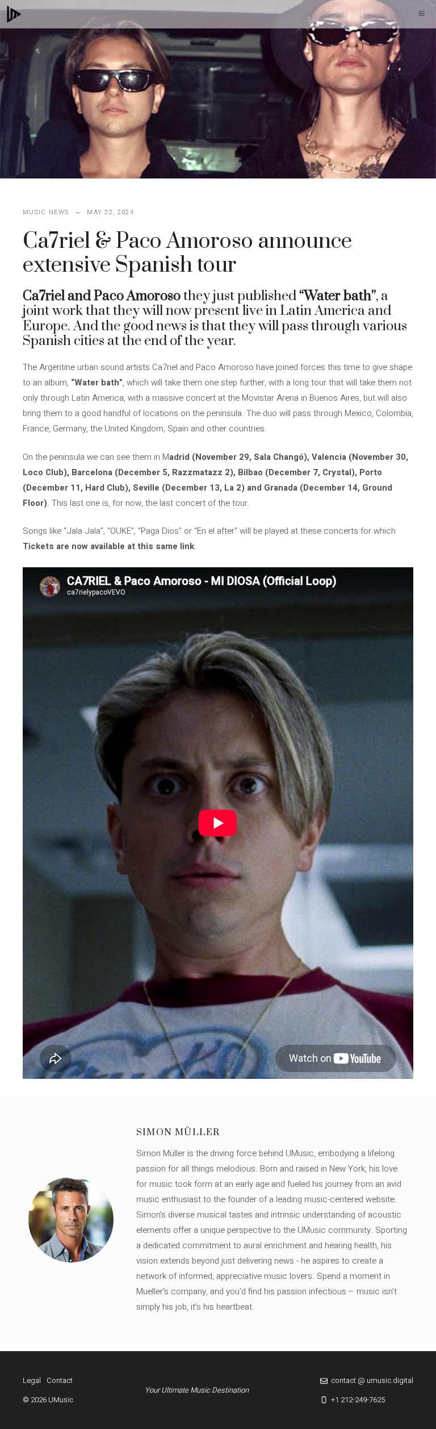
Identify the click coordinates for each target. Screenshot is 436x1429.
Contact (60, 1380)
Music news (46, 212)
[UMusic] (14, 14)
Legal (32, 1380)
